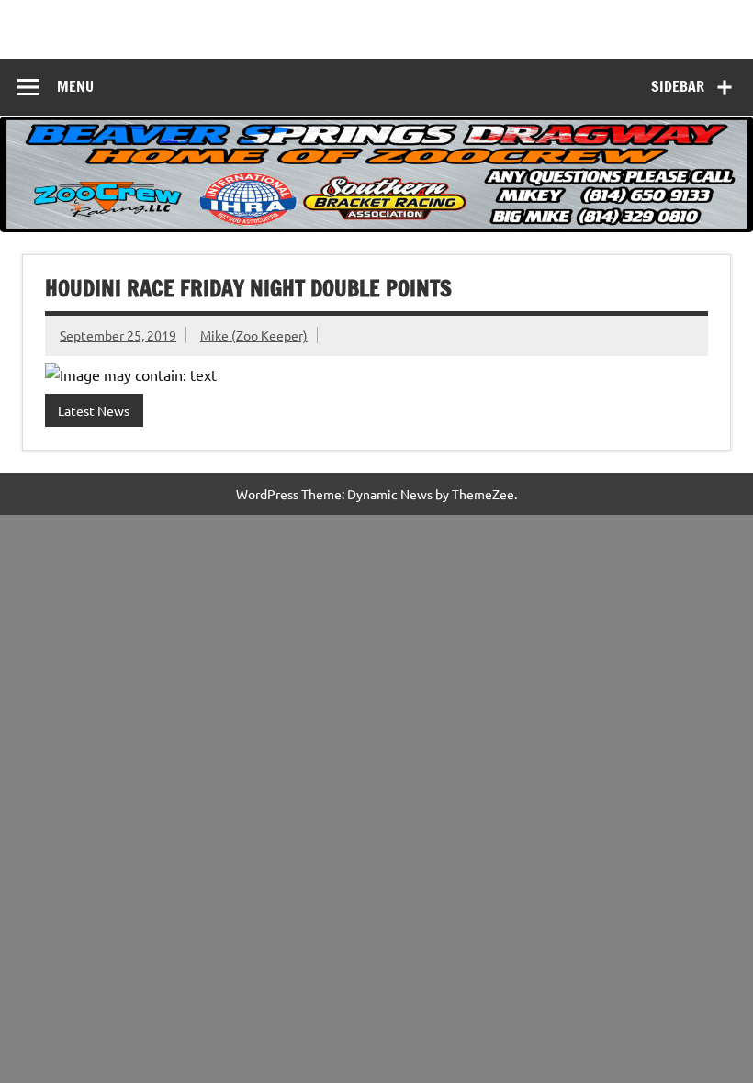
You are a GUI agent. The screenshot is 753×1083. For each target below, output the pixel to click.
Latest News (93, 410)
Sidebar (677, 86)
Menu (75, 86)
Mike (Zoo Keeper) (254, 335)
